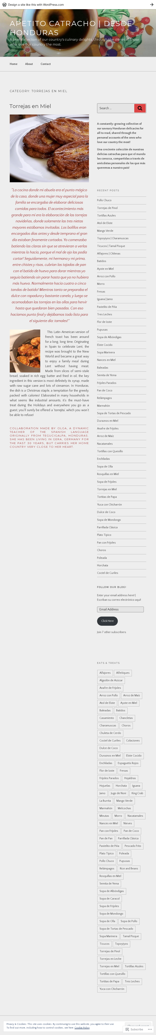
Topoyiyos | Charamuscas (113, 238)
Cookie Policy (82, 1027)
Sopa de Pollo (129, 921)
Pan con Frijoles (106, 542)
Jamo (102, 793)
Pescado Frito (133, 846)
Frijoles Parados (106, 383)
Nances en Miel (106, 360)
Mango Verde (105, 231)
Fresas (101, 291)
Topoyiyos (121, 943)
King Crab (137, 793)
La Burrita (105, 800)
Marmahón (103, 405)
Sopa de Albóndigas (109, 337)
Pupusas (102, 329)
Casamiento (107, 718)
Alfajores (105, 673)
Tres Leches (104, 314)
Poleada (102, 558)
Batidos (101, 261)
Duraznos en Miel (107, 421)
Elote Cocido (105, 345)
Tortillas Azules (106, 215)
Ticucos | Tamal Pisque (111, 246)
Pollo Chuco (104, 200)
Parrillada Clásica (107, 527)
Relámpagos (104, 398)
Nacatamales (105, 443)
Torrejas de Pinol (107, 208)
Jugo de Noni (118, 793)
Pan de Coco (104, 390)
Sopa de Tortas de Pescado (114, 413)
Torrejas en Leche (110, 959)
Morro (101, 284)
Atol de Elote (105, 223)
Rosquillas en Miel (108, 474)
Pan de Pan (106, 838)
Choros (101, 550)
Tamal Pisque (131, 936)
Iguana (136, 785)
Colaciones (133, 740)
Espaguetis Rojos (128, 763)
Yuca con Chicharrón (109, 504)
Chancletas (126, 718)
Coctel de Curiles (107, 573)
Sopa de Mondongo (109, 520)
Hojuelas (105, 785)
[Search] (140, 108)
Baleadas (102, 367)
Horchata (102, 565)
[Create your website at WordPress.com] (78, 4)
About (29, 64)
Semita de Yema (106, 375)
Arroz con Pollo (106, 276)
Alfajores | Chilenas (108, 253)
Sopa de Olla (105, 466)
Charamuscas (108, 725)
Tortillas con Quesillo (110, 451)
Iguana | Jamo (105, 299)
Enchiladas (103, 459)
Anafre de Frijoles (108, 428)
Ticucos (104, 943)
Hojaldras (130, 778)
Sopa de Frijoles (107, 482)
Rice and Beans (129, 868)
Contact (46, 64)
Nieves (128, 823)
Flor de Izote (104, 322)
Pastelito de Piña (107, 307)
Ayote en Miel (105, 269)
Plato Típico (104, 535)
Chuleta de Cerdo (110, 733)
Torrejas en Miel (30, 106)
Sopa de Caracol (110, 898)
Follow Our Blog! (111, 587)
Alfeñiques (123, 673)
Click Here (107, 621)
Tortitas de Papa (107, 497)
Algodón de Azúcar (111, 680)
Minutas (104, 816)
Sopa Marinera (106, 352)
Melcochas (124, 808)
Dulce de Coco (106, 512)
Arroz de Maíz (105, 436)
